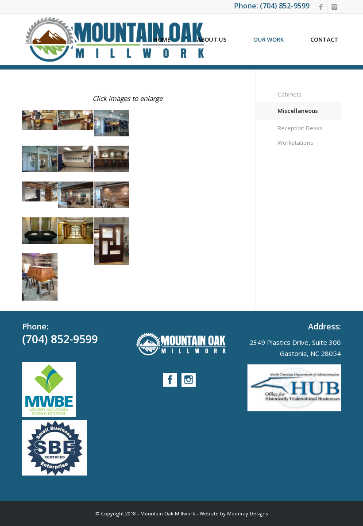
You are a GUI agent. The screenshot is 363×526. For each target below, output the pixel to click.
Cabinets (289, 94)
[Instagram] (334, 6)
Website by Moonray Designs (234, 513)
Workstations (295, 143)
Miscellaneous (298, 111)
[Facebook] (320, 6)
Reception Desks (300, 128)
